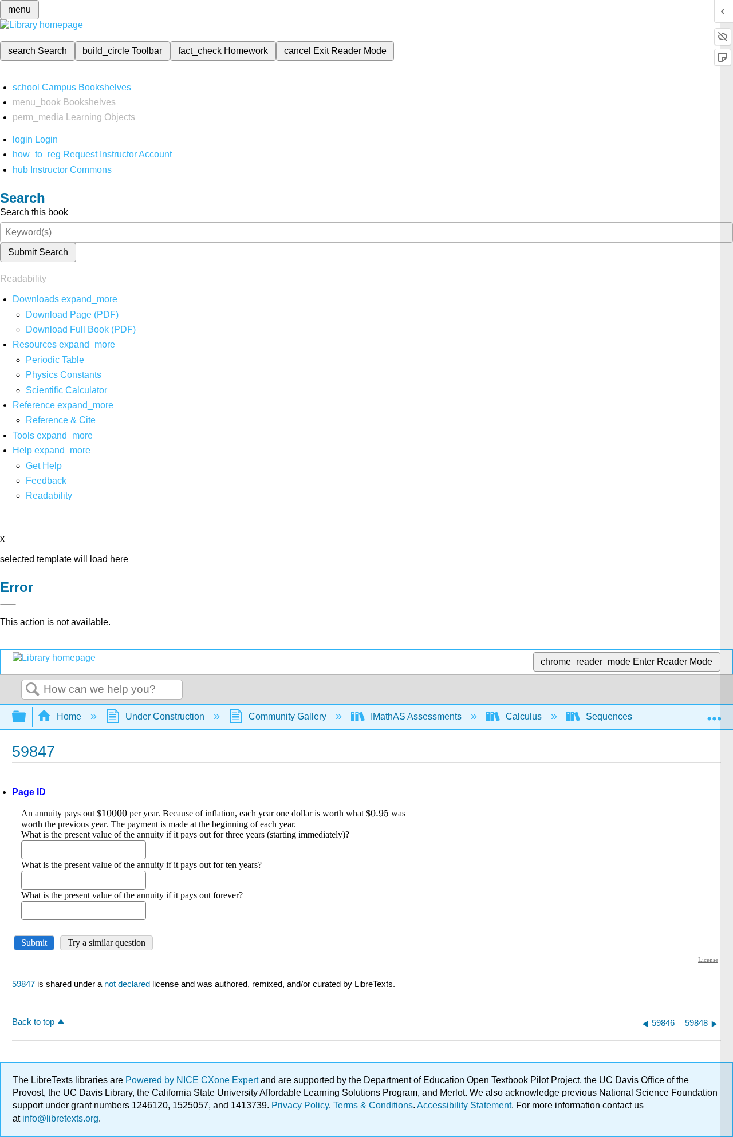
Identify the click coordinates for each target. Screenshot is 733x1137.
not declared (128, 984)
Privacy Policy (300, 1105)
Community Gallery (287, 716)
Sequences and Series (632, 716)
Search (32, 690)
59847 (23, 984)
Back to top (33, 1022)
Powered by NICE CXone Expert (193, 1080)
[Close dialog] (8, 604)
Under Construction (165, 716)
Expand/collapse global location (714, 713)
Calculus (523, 716)
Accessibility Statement (464, 1105)
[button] (46, 480)
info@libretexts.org (59, 1118)
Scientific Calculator (66, 390)
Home (69, 716)
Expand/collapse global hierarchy (26, 717)
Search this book (34, 212)
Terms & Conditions (373, 1105)
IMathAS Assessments (416, 716)
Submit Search (38, 252)
